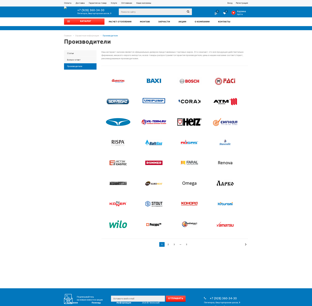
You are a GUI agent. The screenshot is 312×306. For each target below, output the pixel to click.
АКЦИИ (182, 21)
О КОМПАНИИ (202, 21)
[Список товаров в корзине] (239, 13)
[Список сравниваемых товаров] (216, 14)
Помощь (96, 302)
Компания (72, 302)
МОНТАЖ (145, 21)
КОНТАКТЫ (224, 21)
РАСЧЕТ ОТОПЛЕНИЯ (120, 21)
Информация (124, 302)
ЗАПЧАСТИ (164, 21)
